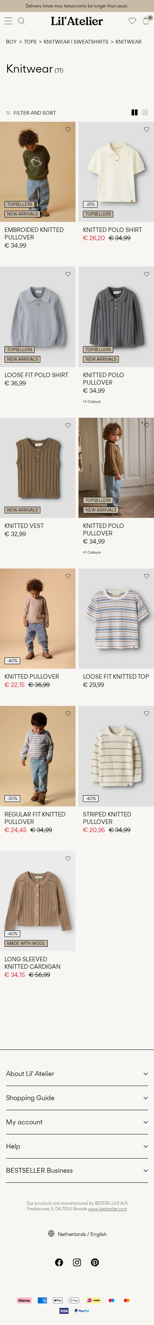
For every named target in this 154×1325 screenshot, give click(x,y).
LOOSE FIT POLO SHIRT (36, 375)
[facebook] (59, 1262)
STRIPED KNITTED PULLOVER (107, 818)
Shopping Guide (30, 1098)
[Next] (6, 178)
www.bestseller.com (107, 1208)
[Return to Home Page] (77, 21)
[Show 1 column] (145, 112)
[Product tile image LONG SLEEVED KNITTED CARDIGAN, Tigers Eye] (38, 901)
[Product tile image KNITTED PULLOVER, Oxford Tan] (38, 618)
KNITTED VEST (24, 525)
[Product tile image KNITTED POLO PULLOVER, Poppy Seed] (116, 317)
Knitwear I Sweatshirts (76, 42)
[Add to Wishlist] (68, 129)
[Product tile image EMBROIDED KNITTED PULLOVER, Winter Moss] (38, 172)
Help (13, 1146)
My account (24, 1122)
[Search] (21, 21)
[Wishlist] (132, 21)
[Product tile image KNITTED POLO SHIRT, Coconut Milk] (116, 172)
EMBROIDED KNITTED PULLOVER (34, 233)
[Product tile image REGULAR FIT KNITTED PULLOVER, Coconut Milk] (38, 756)
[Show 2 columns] (135, 112)
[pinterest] (95, 1262)
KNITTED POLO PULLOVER (103, 379)
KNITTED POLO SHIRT (112, 229)
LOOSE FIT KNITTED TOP (116, 676)
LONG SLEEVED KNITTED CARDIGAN (32, 963)
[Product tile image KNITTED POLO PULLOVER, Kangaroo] (116, 468)
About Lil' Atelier (30, 1073)
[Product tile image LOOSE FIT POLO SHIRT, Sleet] (38, 317)
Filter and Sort (34, 113)
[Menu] (8, 21)
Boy (11, 42)
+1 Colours (92, 401)
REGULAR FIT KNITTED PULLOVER (34, 818)
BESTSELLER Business (39, 1170)
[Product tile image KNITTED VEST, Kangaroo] (38, 468)
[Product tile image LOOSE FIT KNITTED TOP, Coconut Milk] (116, 618)
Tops (30, 42)
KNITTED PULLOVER (31, 676)
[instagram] (77, 1262)
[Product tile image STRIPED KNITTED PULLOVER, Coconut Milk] (116, 756)
